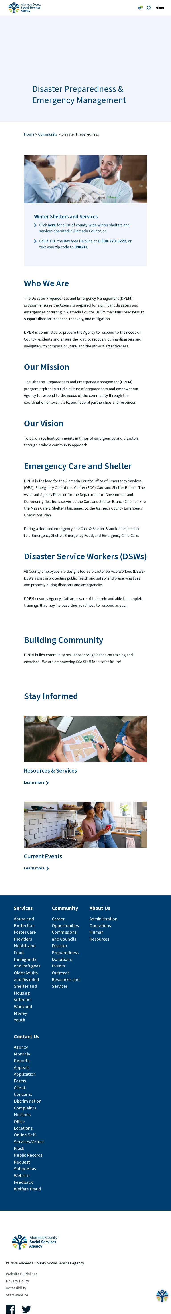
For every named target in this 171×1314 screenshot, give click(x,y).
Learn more (34, 782)
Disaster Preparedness (65, 949)
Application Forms (25, 1077)
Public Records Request (28, 1158)
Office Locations (23, 1124)
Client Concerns (23, 1091)
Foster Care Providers (25, 935)
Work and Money (23, 1010)
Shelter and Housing (25, 989)
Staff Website (17, 1295)
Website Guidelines (21, 1274)
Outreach (61, 973)
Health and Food (25, 949)
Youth (19, 1020)
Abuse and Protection (24, 922)
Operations (100, 925)
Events (58, 966)
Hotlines (22, 1114)
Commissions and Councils (64, 935)
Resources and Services (66, 982)
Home (29, 134)
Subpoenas (25, 1169)
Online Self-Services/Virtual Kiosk (29, 1142)
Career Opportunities (65, 922)
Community (47, 134)
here (52, 225)
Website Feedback (23, 1179)
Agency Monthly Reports (22, 1054)
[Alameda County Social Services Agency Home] (35, 1237)
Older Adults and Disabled (26, 976)
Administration (104, 919)
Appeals (21, 1067)
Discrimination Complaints (27, 1104)
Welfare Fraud (27, 1189)
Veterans (22, 1000)
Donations (62, 959)
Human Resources (99, 935)
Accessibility (16, 1288)
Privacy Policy (17, 1281)
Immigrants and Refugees (27, 962)
